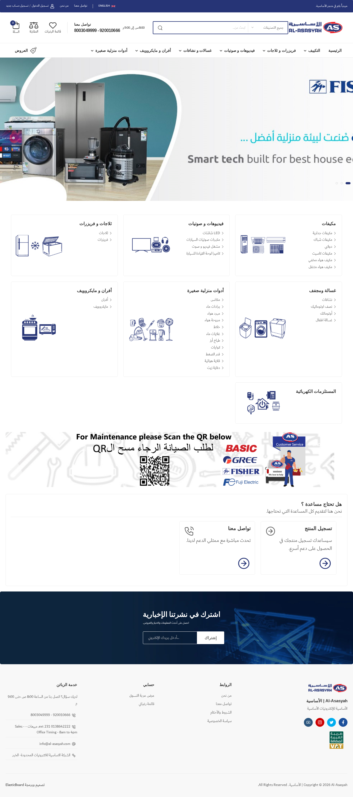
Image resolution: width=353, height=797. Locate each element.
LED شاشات (211, 233)
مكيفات (329, 223)
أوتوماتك (326, 314)
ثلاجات (103, 233)
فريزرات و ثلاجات (281, 50)
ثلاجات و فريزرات (95, 223)
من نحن (64, 6)
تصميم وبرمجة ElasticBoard (25, 785)
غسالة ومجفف (322, 290)
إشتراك (211, 638)
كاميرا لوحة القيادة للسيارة (203, 253)
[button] (337, 183)
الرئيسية (335, 50)
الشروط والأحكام (221, 712)
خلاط (216, 327)
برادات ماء (213, 307)
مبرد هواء (213, 314)
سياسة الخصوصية (219, 721)
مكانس (215, 300)
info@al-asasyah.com (54, 744)
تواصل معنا (80, 6)
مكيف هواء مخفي (320, 260)
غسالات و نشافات (197, 50)
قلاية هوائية (212, 361)
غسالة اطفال (324, 320)
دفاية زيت (213, 368)
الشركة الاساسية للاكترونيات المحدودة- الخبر (41, 755)
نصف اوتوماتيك (321, 307)
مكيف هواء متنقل (320, 267)
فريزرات (103, 240)
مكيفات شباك (323, 240)
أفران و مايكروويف (155, 50)
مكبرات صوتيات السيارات (203, 240)
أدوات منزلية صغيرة (111, 50)
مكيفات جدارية (322, 233)
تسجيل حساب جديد (17, 6)
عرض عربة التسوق (141, 696)
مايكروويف (100, 307)
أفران (104, 300)
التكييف (314, 50)
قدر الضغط (213, 354)
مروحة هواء (212, 320)
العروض (21, 50)
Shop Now (323, 445)
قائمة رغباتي (146, 704)
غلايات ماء (213, 334)
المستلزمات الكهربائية (316, 391)
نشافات (327, 300)
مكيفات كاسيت (322, 253)
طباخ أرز (215, 341)
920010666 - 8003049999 (97, 30)
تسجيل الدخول (40, 6)
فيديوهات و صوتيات (239, 50)
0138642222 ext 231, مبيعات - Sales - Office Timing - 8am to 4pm (46, 729)
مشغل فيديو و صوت (206, 247)
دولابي (328, 247)
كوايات (215, 347)
